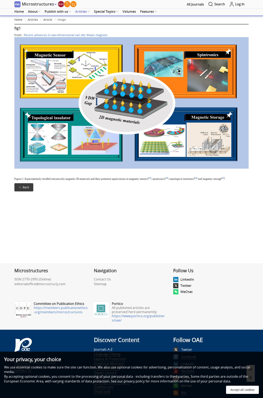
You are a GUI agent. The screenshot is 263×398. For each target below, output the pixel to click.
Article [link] (47, 20)
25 (223, 178)
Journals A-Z (103, 349)
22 (150, 178)
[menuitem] (19, 11)
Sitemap (100, 284)
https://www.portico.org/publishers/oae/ (138, 318)
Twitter (185, 285)
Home (19, 11)
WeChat (186, 291)
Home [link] (18, 20)
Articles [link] (33, 20)
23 (167, 178)
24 (196, 178)
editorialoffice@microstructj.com (40, 284)
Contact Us (102, 279)
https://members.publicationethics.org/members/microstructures (61, 309)
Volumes (129, 11)
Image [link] (62, 20)
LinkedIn (187, 279)
